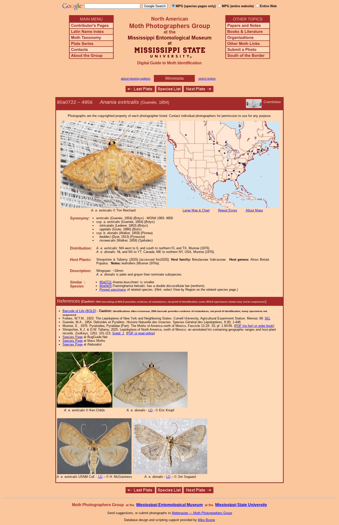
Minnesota (174, 78)
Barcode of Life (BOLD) (79, 311)
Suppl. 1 (118, 333)
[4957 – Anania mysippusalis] (198, 91)
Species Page (73, 337)
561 (267, 318)
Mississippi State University (241, 505)
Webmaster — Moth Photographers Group (202, 513)
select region (207, 78)
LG (150, 410)
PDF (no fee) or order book (254, 326)
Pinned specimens (113, 289)
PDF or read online (140, 333)
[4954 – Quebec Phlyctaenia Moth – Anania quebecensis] (140, 91)
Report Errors (227, 210)
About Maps (254, 210)
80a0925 (106, 286)
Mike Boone (206, 520)
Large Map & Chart (196, 210)
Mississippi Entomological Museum (169, 505)
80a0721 (106, 282)
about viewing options (135, 78)
